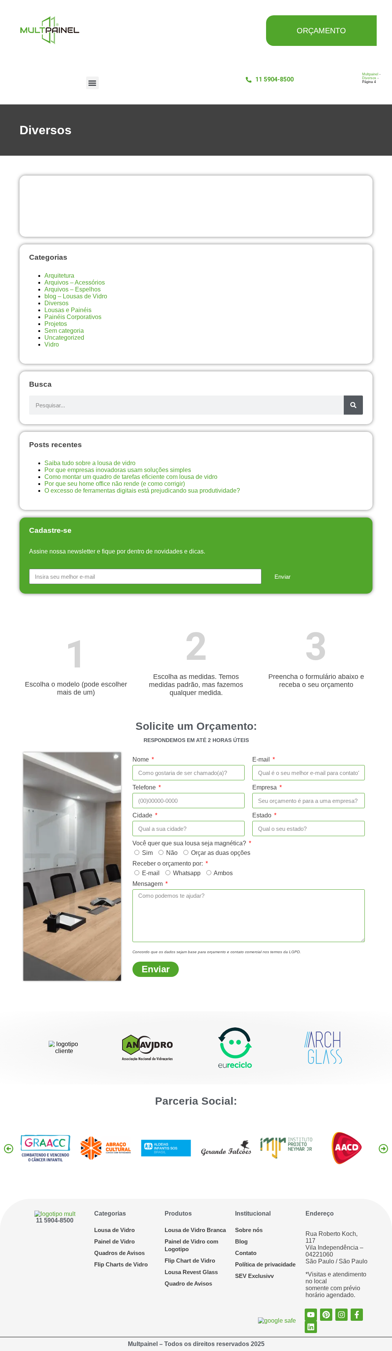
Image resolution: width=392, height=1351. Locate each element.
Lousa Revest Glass (191, 1272)
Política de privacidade (265, 1264)
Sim (147, 853)
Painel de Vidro (114, 1241)
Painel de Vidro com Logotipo (191, 1245)
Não (172, 853)
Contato (245, 1253)
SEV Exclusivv (254, 1276)
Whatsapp (187, 873)
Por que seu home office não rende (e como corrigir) (114, 483)
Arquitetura (59, 275)
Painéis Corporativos (72, 317)
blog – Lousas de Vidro (75, 296)
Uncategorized (64, 337)
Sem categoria (64, 330)
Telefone (144, 787)
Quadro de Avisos (188, 1283)
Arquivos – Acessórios (74, 282)
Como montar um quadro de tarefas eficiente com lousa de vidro (130, 477)
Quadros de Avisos (119, 1253)
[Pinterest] (326, 1315)
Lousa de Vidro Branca (195, 1230)
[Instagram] (341, 1315)
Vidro (51, 344)
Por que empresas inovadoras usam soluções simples (117, 470)
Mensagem (148, 884)
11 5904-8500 (55, 1220)
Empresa (265, 787)
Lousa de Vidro (114, 1230)
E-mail (261, 759)
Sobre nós (249, 1230)
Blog (241, 1241)
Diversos (369, 78)
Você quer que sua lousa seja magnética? (190, 843)
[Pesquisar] (353, 405)
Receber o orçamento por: (168, 863)
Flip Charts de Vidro (121, 1264)
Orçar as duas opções (220, 853)
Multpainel (370, 74)
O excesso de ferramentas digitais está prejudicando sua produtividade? (142, 490)
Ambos (223, 873)
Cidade (143, 815)
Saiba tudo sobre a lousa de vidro (90, 463)
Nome (141, 759)
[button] (92, 83)
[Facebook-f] (357, 1315)
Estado (262, 815)
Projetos (55, 324)
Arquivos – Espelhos (72, 289)
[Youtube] (311, 1315)
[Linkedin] (311, 1327)
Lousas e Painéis (67, 310)
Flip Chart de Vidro (190, 1260)
